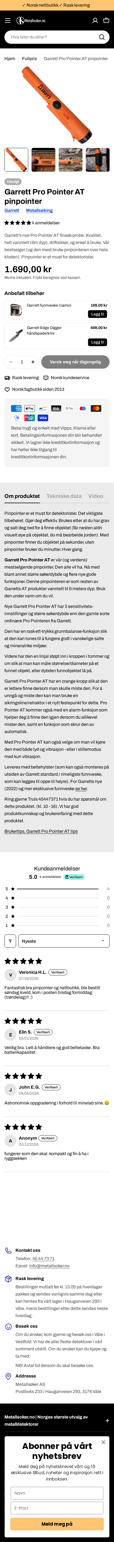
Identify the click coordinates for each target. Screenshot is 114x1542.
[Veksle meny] (7, 20)
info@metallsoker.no (49, 1265)
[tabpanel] (57, 676)
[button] (18, 222)
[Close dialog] (103, 1442)
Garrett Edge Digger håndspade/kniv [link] (44, 330)
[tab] (22, 498)
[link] (16, 310)
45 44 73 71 (43, 1258)
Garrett (11, 210)
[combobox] (57, 37)
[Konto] (95, 20)
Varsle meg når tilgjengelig (75, 361)
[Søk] (102, 37)
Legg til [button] (97, 314)
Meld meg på (57, 1524)
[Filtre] (10, 941)
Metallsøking (39, 210)
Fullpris (29, 58)
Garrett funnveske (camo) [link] (49, 305)
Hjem (9, 58)
